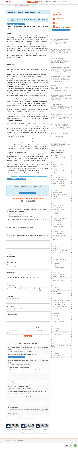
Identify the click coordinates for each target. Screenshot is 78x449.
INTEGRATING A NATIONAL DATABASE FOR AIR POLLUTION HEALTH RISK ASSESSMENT (60, 139)
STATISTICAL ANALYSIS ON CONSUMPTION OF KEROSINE (62, 120)
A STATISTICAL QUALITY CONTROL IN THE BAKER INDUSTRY (24, 5)
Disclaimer (41, 441)
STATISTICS (12, 5)
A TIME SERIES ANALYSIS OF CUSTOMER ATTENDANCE (62, 45)
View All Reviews (27, 336)
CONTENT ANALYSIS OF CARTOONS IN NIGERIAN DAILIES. (60, 134)
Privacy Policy (58, 440)
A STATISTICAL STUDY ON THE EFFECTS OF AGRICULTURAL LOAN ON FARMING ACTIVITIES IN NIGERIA (61, 91)
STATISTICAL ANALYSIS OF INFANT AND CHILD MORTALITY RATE (60, 102)
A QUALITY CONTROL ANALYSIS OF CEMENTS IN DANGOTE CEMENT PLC (60, 40)
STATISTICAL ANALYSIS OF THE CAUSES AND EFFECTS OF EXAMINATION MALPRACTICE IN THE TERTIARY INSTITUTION (61, 141)
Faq (59, 1)
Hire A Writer (49, 440)
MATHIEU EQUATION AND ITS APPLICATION (60, 52)
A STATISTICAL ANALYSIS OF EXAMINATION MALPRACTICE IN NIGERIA (59, 82)
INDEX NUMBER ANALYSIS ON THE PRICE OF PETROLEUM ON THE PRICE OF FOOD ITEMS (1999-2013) (61, 71)
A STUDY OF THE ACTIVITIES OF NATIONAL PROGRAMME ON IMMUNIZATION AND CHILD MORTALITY (61, 111)
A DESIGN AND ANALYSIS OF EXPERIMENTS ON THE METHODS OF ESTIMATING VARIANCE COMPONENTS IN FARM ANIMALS (60, 55)
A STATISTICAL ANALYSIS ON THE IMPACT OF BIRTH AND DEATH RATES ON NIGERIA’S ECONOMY (61, 50)
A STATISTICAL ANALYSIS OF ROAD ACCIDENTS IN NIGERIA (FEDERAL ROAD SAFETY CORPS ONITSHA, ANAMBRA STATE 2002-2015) (61, 84)
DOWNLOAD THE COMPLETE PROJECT (16, 24)
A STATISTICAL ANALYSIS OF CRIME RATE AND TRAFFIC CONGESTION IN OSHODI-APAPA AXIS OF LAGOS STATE (61, 76)
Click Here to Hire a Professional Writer (28, 193)
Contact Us (65, 1)
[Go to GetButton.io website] (75, 447)
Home (41, 1)
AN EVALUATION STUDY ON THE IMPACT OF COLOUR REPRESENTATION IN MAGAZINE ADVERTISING (61, 96)
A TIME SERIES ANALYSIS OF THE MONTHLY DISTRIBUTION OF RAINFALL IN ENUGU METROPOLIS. (60, 125)
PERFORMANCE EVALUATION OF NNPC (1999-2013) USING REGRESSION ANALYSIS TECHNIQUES (60, 68)
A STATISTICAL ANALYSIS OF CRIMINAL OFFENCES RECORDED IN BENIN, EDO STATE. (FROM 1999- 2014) (60, 79)
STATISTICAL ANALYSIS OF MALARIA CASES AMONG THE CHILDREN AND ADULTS (61, 115)
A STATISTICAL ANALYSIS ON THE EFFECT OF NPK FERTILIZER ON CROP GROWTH (60, 47)
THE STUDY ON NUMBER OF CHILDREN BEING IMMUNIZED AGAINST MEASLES (59, 104)
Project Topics (48, 1)
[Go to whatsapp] (75, 445)
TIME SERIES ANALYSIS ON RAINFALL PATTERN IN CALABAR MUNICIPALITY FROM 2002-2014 (60, 74)
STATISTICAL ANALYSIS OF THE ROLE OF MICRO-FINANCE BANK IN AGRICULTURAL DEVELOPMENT (61, 118)
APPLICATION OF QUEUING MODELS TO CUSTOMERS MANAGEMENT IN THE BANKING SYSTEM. (61, 128)
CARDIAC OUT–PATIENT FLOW (58, 136)
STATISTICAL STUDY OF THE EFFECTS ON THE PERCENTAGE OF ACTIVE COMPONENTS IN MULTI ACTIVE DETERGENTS (61, 65)
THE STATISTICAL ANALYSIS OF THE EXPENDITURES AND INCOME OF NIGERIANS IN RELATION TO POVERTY (61, 93)
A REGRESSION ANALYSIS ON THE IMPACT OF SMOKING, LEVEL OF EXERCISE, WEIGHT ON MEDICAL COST (61, 43)
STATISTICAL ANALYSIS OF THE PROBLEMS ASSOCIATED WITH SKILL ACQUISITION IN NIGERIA (61, 122)
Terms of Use (53, 440)
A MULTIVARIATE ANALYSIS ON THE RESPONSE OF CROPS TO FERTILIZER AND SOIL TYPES (61, 88)
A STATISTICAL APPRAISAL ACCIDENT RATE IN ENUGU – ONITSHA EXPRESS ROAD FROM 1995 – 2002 (61, 148)
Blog (55, 1)
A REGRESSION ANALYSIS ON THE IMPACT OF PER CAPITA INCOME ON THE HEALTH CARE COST (61, 58)
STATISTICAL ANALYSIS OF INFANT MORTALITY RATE (62, 112)
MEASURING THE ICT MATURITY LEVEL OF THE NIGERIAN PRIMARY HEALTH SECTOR (61, 99)
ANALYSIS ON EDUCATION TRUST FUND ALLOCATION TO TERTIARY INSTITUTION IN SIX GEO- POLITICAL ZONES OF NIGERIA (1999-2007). (61, 130)
